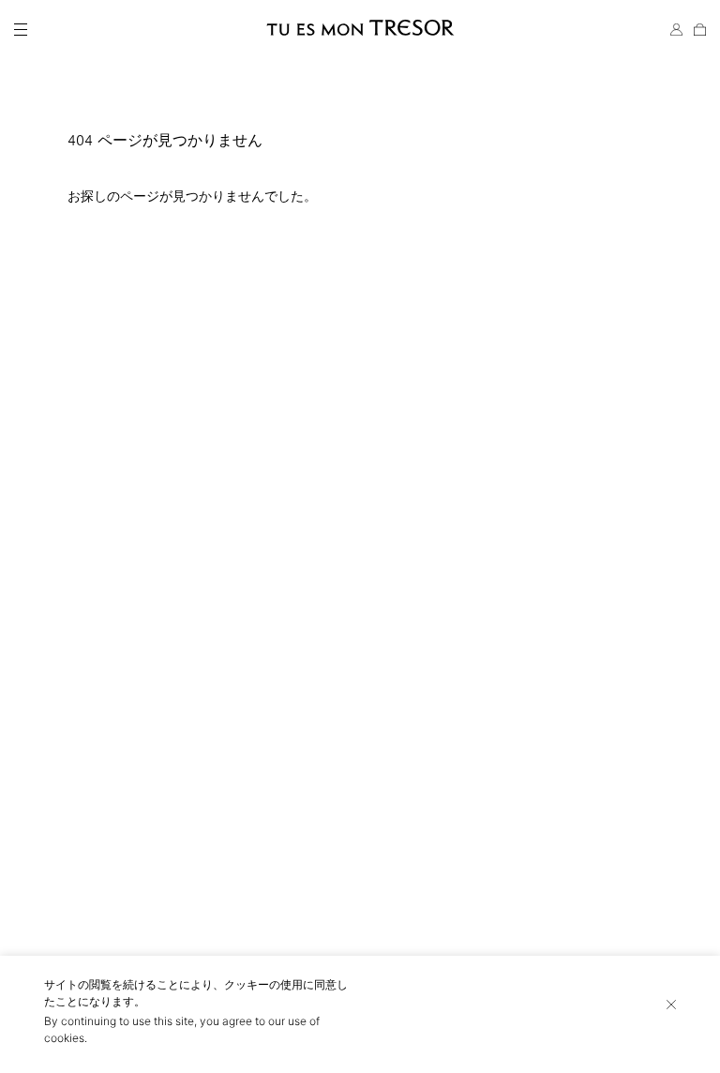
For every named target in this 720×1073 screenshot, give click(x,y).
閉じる (671, 1004)
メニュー (20, 30)
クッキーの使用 (263, 984)
